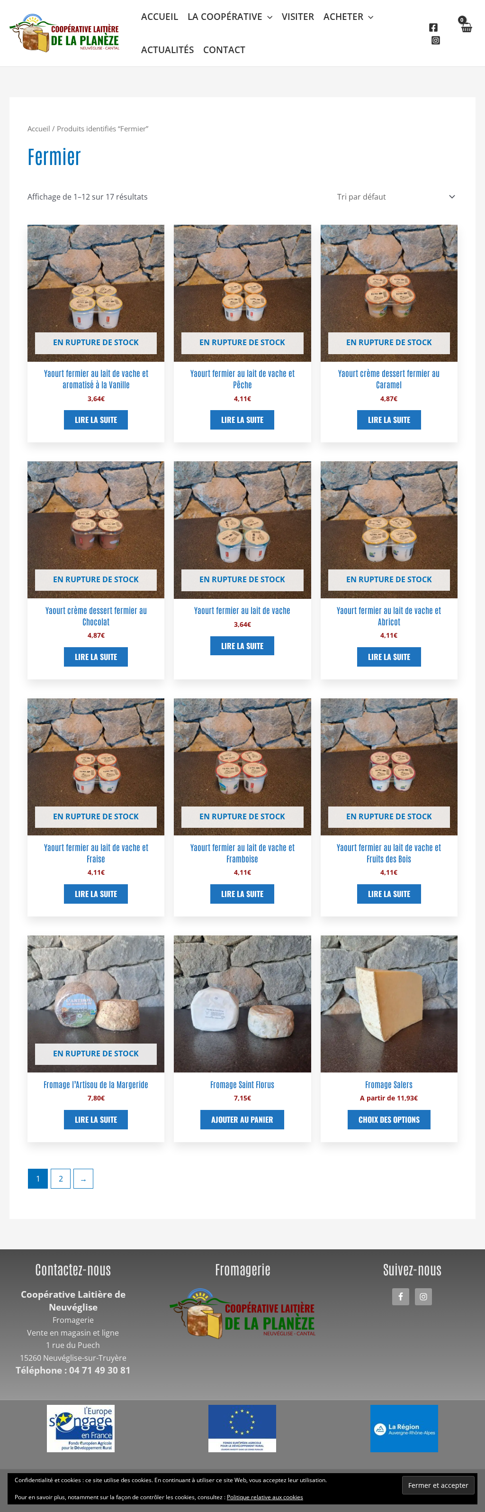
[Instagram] (435, 40)
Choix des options (389, 1119)
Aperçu (96, 353)
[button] (267, 16)
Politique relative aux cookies (265, 1497)
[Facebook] (433, 27)
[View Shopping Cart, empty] (466, 33)
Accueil (38, 128)
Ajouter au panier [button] (242, 1119)
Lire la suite (96, 419)
